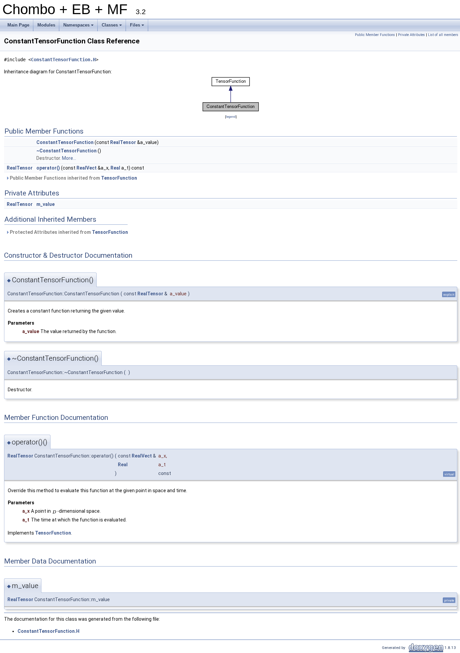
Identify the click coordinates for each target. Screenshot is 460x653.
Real (115, 168)
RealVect (86, 168)
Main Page (18, 25)
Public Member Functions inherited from (73, 178)
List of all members (443, 35)
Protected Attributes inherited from (68, 232)
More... (69, 158)
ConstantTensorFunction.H (63, 59)
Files (137, 27)
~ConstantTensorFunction (66, 150)
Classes (112, 27)
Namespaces (79, 27)
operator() (48, 168)
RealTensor (123, 142)
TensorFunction (119, 178)
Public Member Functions (375, 35)
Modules (46, 25)
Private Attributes (411, 35)
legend (231, 116)
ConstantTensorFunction (65, 142)
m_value (45, 204)
